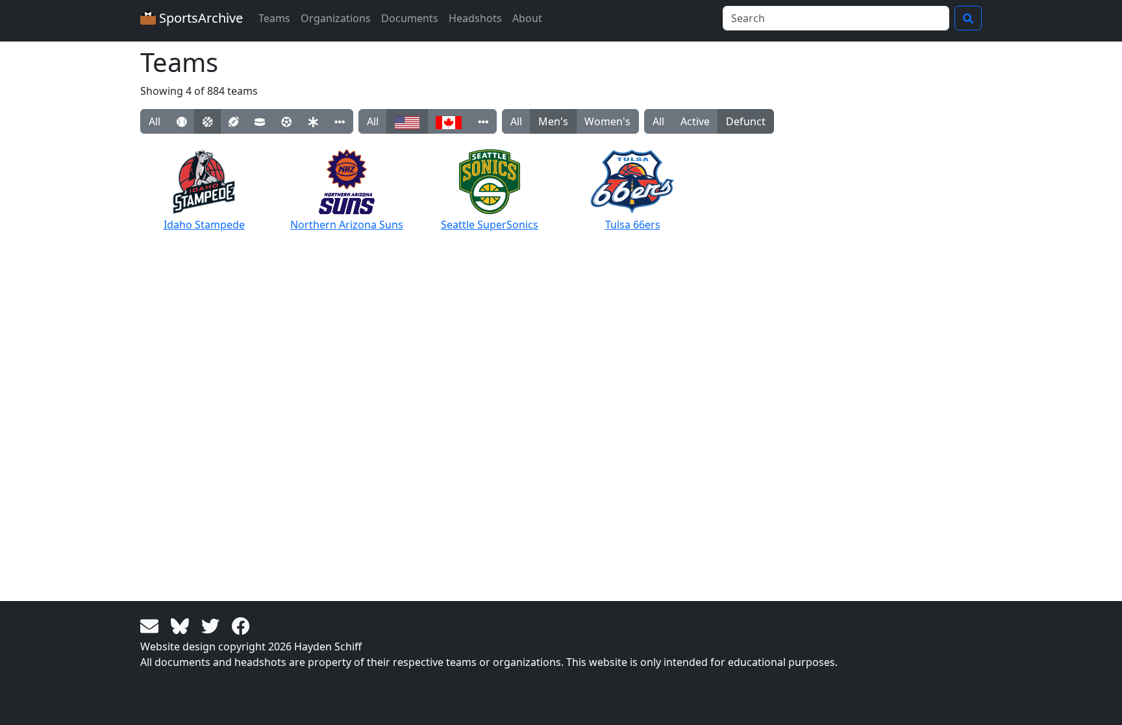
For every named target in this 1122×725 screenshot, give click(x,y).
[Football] (233, 121)
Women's (607, 121)
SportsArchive (199, 18)
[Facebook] (241, 625)
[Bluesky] (182, 625)
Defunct (746, 121)
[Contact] (151, 625)
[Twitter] (212, 625)
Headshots (475, 18)
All (154, 121)
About (527, 18)
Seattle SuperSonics (489, 224)
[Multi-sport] (313, 121)
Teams (274, 18)
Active (695, 121)
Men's (553, 121)
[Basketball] (207, 121)
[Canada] (448, 121)
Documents (409, 18)
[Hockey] (259, 121)
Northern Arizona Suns (346, 224)
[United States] (407, 121)
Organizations (336, 18)
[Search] (968, 18)
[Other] (339, 121)
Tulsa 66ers (632, 224)
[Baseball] (181, 121)
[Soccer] (286, 121)
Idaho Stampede (204, 224)
